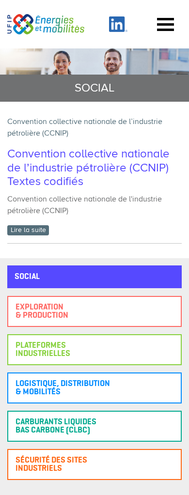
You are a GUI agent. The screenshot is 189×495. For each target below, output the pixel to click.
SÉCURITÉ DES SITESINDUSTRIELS (51, 464)
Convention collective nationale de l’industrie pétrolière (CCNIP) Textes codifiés (89, 168)
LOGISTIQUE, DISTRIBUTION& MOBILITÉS (63, 388)
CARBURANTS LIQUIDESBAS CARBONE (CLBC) (56, 426)
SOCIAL (27, 277)
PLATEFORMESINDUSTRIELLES (43, 349)
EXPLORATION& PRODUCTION (42, 311)
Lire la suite (28, 230)
